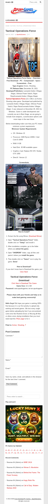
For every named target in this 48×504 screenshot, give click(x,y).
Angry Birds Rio (29, 480)
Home (7, 26)
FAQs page (20, 319)
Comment (10, 336)
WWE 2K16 (28, 462)
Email (8, 368)
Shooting (21, 325)
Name (8, 360)
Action (13, 26)
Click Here (23, 272)
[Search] (40, 1)
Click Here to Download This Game (24, 283)
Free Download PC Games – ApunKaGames (27, 499)
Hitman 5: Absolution (31, 467)
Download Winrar (35, 236)
